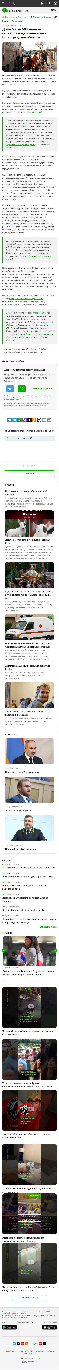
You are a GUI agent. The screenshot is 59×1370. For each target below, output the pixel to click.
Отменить (29, 473)
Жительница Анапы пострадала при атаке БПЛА (27, 667)
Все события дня (48, 927)
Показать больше (29, 1298)
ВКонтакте (31, 334)
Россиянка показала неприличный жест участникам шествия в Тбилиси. (23, 1239)
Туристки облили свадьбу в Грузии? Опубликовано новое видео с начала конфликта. (28, 1085)
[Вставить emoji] (31, 438)
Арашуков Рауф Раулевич (18, 810)
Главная (5, 21)
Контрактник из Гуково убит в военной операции (26, 492)
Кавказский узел (20, 103)
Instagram (20, 334)
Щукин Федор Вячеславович (20, 849)
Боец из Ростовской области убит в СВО (24, 910)
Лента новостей (18, 21)
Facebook (10, 334)
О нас (4, 1322)
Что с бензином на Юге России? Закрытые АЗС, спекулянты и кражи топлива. (28, 1288)
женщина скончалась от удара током (26, 299)
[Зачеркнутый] (24, 438)
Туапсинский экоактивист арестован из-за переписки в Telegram (27, 713)
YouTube (11, 340)
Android (36, 313)
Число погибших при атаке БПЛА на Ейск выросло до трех (25, 887)
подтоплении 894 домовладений (20, 145)
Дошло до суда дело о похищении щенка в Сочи (28, 541)
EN (9, 3)
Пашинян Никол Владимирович (22, 772)
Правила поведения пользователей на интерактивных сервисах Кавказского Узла (29, 1352)
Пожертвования (50, 1322)
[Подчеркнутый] (18, 438)
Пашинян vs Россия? (42, 17)
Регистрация (29, 466)
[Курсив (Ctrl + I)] (13, 438)
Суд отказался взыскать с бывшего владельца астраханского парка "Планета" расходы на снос (29, 595)
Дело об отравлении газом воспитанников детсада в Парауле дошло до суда (29, 920)
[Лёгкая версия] (14, 3)
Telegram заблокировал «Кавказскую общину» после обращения (26, 1135)
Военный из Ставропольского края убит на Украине (25, 899)
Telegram (11, 325)
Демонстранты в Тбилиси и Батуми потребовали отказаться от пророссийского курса (28, 972)
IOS (42, 313)
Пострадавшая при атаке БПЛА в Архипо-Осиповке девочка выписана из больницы (27, 645)
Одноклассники (45, 334)
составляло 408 (35, 112)
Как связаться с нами (25, 1322)
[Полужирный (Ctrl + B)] (7, 438)
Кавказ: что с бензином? (16, 17)
